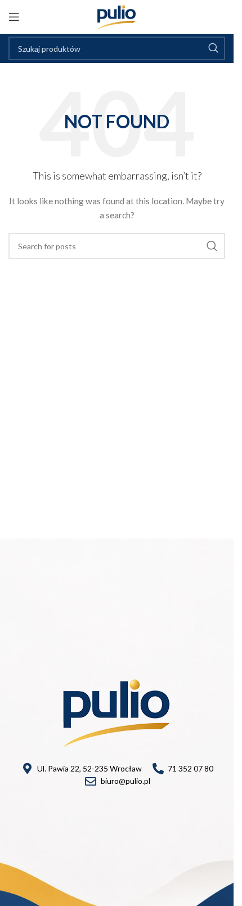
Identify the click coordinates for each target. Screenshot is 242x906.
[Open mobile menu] (14, 17)
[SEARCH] (213, 48)
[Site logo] (116, 16)
